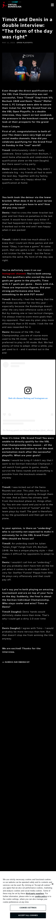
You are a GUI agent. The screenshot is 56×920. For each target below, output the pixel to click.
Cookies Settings (28, 908)
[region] (28, 895)
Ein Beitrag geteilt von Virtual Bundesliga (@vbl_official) (28, 430)
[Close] (52, 884)
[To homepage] (11, 5)
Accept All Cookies (28, 915)
